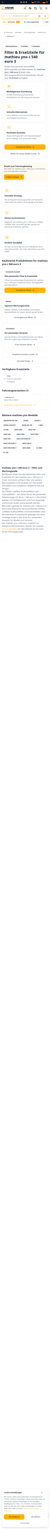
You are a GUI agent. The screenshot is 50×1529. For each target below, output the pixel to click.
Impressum (8, 1511)
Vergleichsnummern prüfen (23, 354)
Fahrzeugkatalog (32, 22)
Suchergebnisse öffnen (23, 317)
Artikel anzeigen (12, 177)
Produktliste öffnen (23, 147)
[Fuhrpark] (30, 8)
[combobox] (25, 16)
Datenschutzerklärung (30, 1508)
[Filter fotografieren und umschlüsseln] (39, 16)
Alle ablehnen (35, 1517)
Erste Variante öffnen (23, 344)
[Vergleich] (35, 8)
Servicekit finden (23, 361)
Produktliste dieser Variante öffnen (18, 405)
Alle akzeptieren (14, 1517)
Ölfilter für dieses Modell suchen (23, 154)
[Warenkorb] (40, 8)
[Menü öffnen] (46, 8)
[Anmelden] (24, 8)
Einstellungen (25, 1523)
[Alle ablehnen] (43, 1492)
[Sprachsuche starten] (45, 16)
